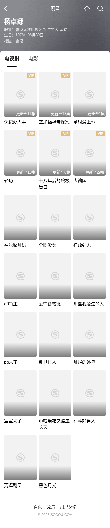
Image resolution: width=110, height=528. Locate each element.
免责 (51, 506)
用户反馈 (68, 506)
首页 (38, 506)
